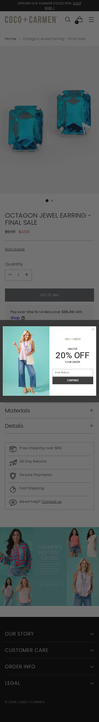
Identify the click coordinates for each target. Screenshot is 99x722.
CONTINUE (72, 380)
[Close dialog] (93, 329)
